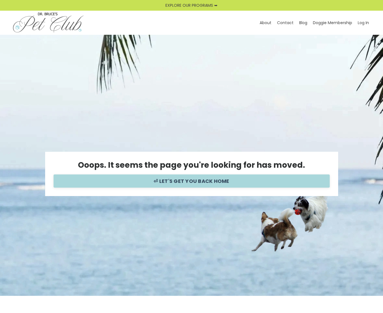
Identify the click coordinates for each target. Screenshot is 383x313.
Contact (285, 23)
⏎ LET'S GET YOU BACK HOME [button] (191, 181)
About (265, 23)
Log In (363, 23)
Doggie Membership (332, 23)
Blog (303, 23)
